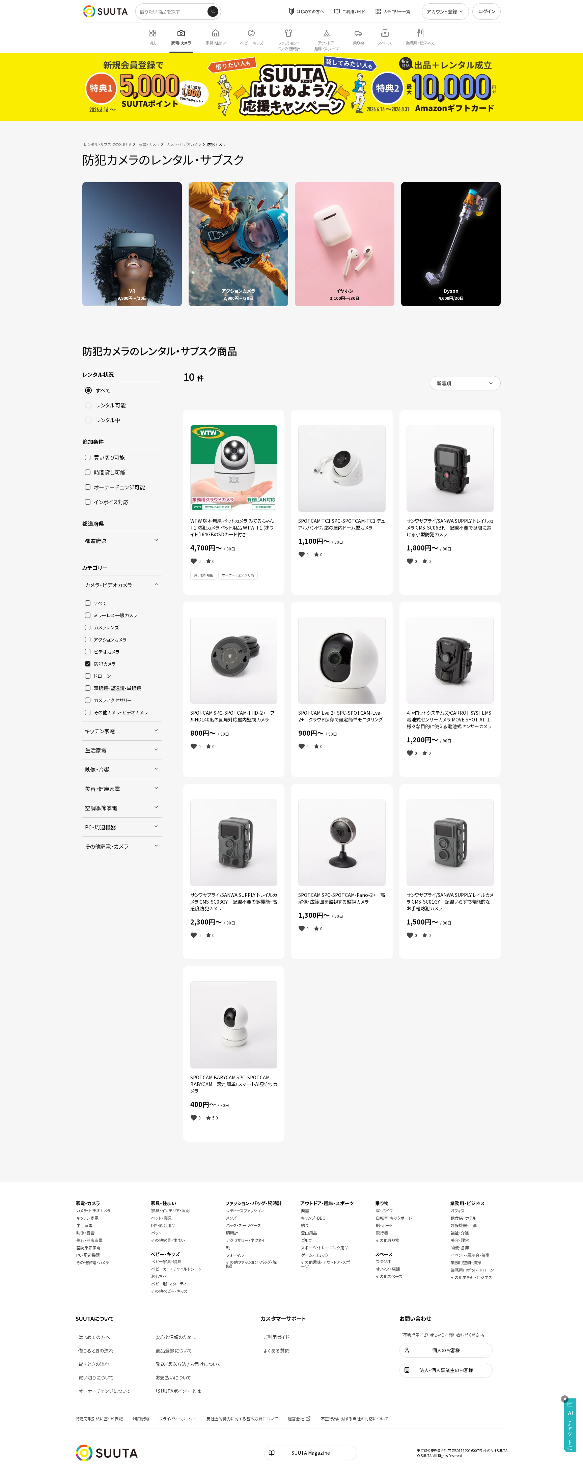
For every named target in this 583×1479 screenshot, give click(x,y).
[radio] (88, 390)
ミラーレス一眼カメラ (115, 615)
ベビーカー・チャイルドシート (176, 1269)
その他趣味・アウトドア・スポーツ (325, 1264)
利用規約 (141, 1418)
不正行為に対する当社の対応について (354, 1418)
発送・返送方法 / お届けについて (188, 1364)
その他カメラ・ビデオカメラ (121, 712)
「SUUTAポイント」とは (178, 1391)
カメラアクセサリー (113, 700)
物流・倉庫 (460, 1247)
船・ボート (384, 1225)
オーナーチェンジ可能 (119, 487)
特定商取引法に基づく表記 (99, 1418)
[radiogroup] (122, 405)
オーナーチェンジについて (104, 1391)
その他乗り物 (387, 1240)
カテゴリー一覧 (397, 11)
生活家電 (96, 750)
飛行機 (382, 1232)
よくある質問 (276, 1350)
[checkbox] (87, 457)
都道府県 (96, 541)
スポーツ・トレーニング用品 (325, 1247)
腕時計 (232, 1232)
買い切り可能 (109, 457)
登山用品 (309, 1232)
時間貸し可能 (110, 472)
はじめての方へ (310, 11)
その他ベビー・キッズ (169, 1291)
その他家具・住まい (168, 1240)
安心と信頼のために (176, 1337)
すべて (103, 390)
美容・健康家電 (102, 789)
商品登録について (174, 1350)
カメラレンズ (106, 627)
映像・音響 (97, 769)
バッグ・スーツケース (243, 1225)
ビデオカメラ (106, 651)
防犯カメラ (105, 663)
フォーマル (235, 1255)
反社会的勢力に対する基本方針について (242, 1418)
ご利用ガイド (353, 11)
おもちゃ (158, 1276)
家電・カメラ (149, 144)
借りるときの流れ (95, 1350)
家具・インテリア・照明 (170, 1210)
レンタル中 (108, 420)
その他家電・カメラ (106, 846)
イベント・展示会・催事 (470, 1255)
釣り (304, 1225)
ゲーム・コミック (314, 1255)
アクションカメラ (110, 639)
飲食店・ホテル (463, 1218)
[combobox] (465, 383)
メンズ (231, 1218)
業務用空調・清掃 (466, 1262)
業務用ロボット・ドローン (472, 1270)
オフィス (458, 1210)
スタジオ (383, 1261)
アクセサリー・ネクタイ (245, 1240)
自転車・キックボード (394, 1218)
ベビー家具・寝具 (166, 1261)
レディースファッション (245, 1210)
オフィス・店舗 (388, 1269)
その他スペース (389, 1276)
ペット (156, 1232)
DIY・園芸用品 (163, 1225)
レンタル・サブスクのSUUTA (107, 144)
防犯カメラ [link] (216, 144)
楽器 (305, 1210)
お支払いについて (173, 1377)
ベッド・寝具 (161, 1218)
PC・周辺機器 (100, 827)
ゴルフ (306, 1240)
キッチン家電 (100, 731)
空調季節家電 (101, 808)
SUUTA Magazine (311, 1452)
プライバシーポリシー (177, 1418)
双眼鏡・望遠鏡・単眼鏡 (117, 688)
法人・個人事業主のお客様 (446, 1370)
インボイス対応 (111, 502)
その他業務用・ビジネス (471, 1277)
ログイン (486, 11)
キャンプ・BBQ (313, 1218)
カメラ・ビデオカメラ (184, 144)
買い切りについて (96, 1377)
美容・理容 (460, 1240)
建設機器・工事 (464, 1225)
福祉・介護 (460, 1232)
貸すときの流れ (93, 1364)
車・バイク (384, 1210)
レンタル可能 (111, 405)
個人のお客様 (446, 1350)
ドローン (102, 676)
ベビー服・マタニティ (168, 1283)
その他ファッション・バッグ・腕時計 (251, 1264)
